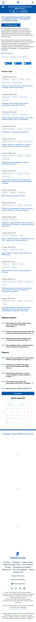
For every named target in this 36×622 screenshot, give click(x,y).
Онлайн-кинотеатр (27, 562)
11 (11, 415)
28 (11, 409)
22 (24, 419)
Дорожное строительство (9, 128)
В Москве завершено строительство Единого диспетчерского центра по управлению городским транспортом (17, 289)
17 (7, 419)
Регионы (29, 79)
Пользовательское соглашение (22, 567)
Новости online (6, 97)
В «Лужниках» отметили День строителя (15, 132)
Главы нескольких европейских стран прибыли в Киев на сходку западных (20, 358)
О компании (6, 562)
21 (21, 419)
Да (14, 11)
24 (7, 422)
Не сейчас (23, 11)
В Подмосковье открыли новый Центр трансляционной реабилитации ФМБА (17, 366)
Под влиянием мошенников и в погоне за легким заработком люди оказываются (18, 374)
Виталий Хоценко (23, 57)
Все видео (8, 567)
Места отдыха (6, 264)
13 (18, 415)
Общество (4, 57)
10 (7, 415)
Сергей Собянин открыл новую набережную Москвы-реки (16, 253)
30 (18, 409)
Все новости (18, 393)
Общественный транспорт (9, 281)
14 (21, 415)
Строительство (13, 57)
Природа (22, 264)
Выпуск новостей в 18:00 (17, 388)
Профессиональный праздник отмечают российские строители (15, 163)
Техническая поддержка (20, 569)
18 (11, 419)
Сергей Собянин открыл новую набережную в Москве (16, 271)
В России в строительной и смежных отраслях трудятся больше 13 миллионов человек (17, 209)
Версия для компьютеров (18, 579)
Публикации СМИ (18, 572)
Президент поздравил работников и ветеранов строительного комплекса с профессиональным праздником (18, 224)
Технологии (5, 100)
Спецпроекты (16, 562)
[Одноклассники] (18, 63)
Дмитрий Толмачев (7, 53)
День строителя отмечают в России (13, 196)
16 (28, 415)
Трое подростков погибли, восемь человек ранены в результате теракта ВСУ (18, 324)
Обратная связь (6, 569)
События (31, 569)
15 (24, 415)
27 (7, 409)
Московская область (17, 82)
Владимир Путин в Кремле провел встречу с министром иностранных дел (18, 339)
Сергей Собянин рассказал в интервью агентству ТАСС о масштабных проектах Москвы (18, 239)
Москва (21, 235)
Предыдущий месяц (7, 404)
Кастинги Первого (27, 564)
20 (18, 419)
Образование (6, 79)
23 (28, 419)
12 (14, 415)
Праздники (27, 155)
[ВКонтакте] (8, 63)
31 (21, 409)
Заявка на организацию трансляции (17, 609)
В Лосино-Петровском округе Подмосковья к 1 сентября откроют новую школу (17, 86)
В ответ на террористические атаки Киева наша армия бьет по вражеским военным (20, 332)
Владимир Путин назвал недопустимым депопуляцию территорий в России (15, 104)
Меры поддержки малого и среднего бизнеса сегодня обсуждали (19, 346)
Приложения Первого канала (11, 564)
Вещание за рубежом (19, 583)
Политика (21, 79)
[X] (27, 63)
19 (14, 419)
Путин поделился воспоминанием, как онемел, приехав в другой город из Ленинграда (17, 118)
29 (14, 409)
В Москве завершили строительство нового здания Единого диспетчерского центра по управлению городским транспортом (16, 309)
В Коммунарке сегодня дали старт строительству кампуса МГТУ (18, 382)
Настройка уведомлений (18, 575)
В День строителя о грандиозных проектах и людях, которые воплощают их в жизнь (16, 145)
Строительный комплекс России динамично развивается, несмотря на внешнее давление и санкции (17, 181)
